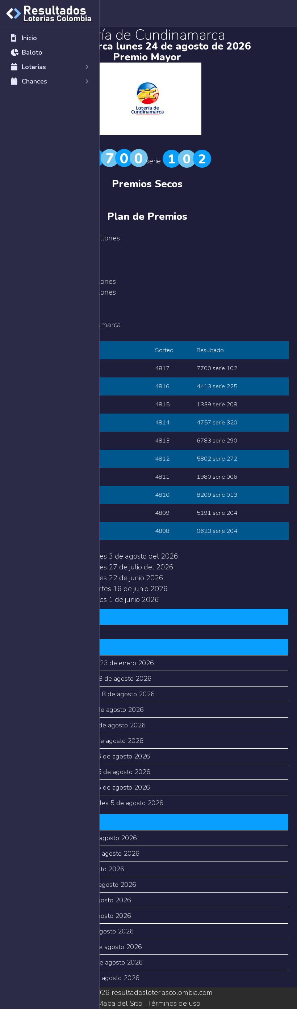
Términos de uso (174, 1003)
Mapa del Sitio (119, 1003)
